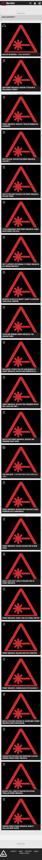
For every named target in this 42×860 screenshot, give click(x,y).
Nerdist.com (3, 853)
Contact (14, 851)
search (30, 3)
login (35, 3)
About (21, 851)
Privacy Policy (24, 853)
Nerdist (8, 3)
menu (39, 3)
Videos (36, 851)
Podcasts (28, 851)
